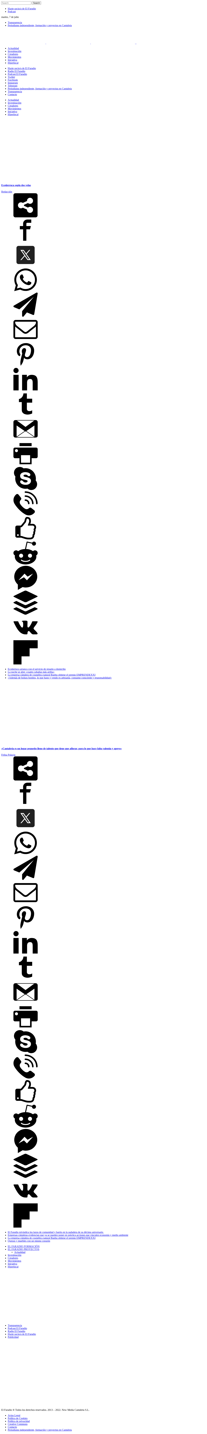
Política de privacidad (19, 1421)
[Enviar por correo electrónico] (25, 340)
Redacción (6, 191)
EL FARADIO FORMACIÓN (24, 1246)
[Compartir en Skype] (25, 489)
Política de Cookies (17, 1418)
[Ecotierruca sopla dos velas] (41, 179)
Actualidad (19, 1252)
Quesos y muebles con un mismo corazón (29, 1241)
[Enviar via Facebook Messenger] (25, 589)
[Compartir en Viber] (25, 514)
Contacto (12, 1427)
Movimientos (14, 1261)
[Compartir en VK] (25, 638)
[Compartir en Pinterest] (25, 365)
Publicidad (13, 1337)
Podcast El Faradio (17, 1328)
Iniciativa (12, 1263)
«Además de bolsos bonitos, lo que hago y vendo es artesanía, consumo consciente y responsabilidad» (60, 677)
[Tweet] (25, 266)
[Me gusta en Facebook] (25, 539)
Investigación (14, 1255)
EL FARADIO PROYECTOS (23, 1249)
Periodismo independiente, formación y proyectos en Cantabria (40, 25)
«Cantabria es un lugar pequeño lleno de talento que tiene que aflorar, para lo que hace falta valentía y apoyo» (61, 748)
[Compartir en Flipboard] (25, 663)
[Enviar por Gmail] (25, 440)
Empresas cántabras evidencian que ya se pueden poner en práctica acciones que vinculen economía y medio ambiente (68, 1235)
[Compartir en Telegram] (25, 315)
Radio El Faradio (16, 1331)
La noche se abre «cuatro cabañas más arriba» (31, 672)
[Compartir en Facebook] (25, 241)
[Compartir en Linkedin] (25, 390)
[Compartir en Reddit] (25, 564)
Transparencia (15, 22)
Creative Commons (17, 1424)
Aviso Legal (14, 1415)
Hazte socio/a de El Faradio (22, 8)
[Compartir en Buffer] (25, 613)
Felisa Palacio (8, 754)
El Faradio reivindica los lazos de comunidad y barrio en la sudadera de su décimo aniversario (56, 1232)
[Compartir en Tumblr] (25, 415)
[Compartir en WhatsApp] (25, 291)
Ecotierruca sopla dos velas (16, 185)
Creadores (13, 1258)
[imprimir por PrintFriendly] (25, 464)
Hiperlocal (13, 1266)
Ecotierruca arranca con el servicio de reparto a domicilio (37, 669)
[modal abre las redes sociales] (25, 216)
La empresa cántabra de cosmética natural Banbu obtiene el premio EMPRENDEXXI (51, 674)
